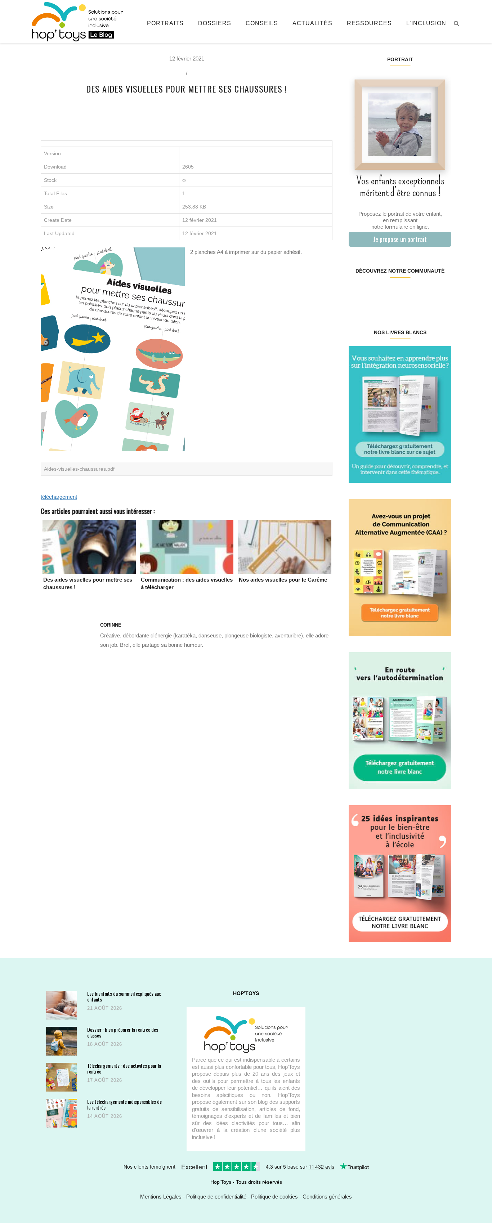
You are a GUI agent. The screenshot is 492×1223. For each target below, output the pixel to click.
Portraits (165, 23)
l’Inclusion (426, 23)
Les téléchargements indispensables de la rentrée (124, 1104)
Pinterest (391, 294)
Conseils (262, 23)
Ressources (369, 23)
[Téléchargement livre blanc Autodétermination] (400, 720)
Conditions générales (327, 1196)
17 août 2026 (104, 1080)
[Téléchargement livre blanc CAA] (400, 567)
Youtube (425, 294)
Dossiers (214, 23)
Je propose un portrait (400, 239)
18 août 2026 (104, 1044)
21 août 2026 (104, 1008)
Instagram (374, 294)
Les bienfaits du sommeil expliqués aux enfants (124, 996)
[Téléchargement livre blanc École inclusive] (400, 873)
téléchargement (59, 497)
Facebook (357, 294)
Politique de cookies (274, 1196)
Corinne (110, 625)
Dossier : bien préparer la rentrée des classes (122, 1032)
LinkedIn (408, 294)
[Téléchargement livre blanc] (400, 414)
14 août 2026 (104, 1116)
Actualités (312, 23)
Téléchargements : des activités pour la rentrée (124, 1068)
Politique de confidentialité (216, 1196)
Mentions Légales (161, 1196)
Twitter (442, 294)
